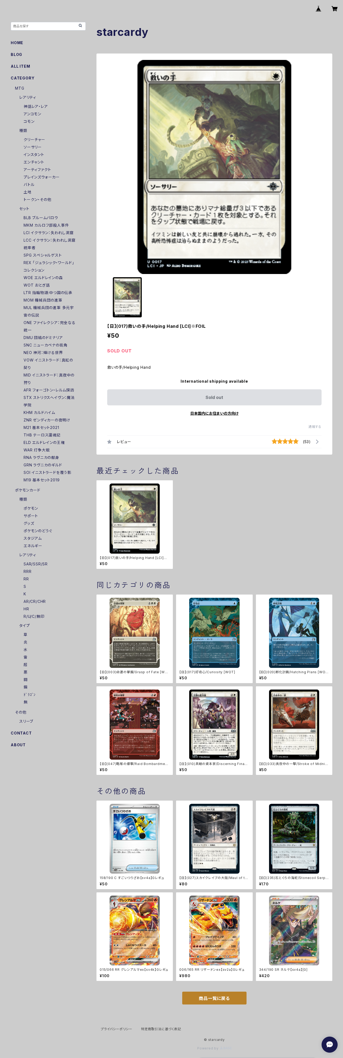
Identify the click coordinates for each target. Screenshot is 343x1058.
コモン (29, 121)
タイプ (24, 625)
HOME (17, 42)
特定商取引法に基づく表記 (161, 1029)
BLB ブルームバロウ (41, 217)
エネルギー (33, 545)
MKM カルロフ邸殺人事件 (46, 225)
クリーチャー (34, 139)
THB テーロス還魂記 (42, 435)
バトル (29, 184)
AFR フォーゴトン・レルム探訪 (49, 390)
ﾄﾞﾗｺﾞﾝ (30, 694)
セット (24, 208)
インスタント (34, 154)
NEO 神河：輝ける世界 (43, 352)
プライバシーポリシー (116, 1029)
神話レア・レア (36, 106)
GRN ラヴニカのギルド (43, 465)
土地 (28, 192)
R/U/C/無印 (34, 616)
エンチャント (34, 162)
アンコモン (32, 114)
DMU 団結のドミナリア (43, 337)
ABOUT (18, 745)
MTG (19, 88)
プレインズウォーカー (42, 177)
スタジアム (33, 538)
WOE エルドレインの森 (43, 277)
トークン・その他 (37, 199)
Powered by (208, 1048)
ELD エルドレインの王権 (44, 442)
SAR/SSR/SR (36, 564)
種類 (23, 130)
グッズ (29, 523)
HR (26, 609)
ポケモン (31, 508)
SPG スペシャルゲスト (43, 255)
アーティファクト (37, 169)
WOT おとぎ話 (37, 285)
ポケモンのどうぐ (38, 530)
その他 (20, 712)
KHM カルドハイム (39, 412)
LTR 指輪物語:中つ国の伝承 (48, 292)
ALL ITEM (20, 66)
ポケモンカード (27, 490)
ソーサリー (33, 147)
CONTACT (21, 733)
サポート (31, 515)
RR (26, 579)
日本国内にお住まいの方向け (214, 413)
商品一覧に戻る (214, 998)
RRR (27, 571)
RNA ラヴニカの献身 (41, 457)
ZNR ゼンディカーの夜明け (47, 420)
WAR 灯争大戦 (37, 450)
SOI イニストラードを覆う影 (47, 472)
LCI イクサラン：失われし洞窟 (49, 232)
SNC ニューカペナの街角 (45, 345)
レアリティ (27, 97)
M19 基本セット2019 (41, 480)
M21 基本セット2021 (41, 427)
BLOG (16, 54)
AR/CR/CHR (35, 601)
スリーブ (26, 721)
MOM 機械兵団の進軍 (43, 300)
